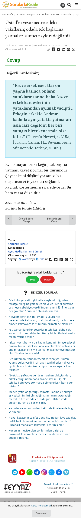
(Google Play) (37, 461)
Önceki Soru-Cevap (26, 220)
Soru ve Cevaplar (26, 14)
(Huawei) (60, 461)
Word (25, 259)
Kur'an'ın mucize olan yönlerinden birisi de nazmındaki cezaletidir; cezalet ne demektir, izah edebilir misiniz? (39, 434)
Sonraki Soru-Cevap (55, 220)
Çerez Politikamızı (41, 505)
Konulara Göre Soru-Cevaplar (55, 14)
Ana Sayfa (7, 14)
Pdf (42, 259)
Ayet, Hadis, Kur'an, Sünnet (25, 251)
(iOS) (50, 461)
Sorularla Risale (18, 244)
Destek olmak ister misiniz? (58, 484)
